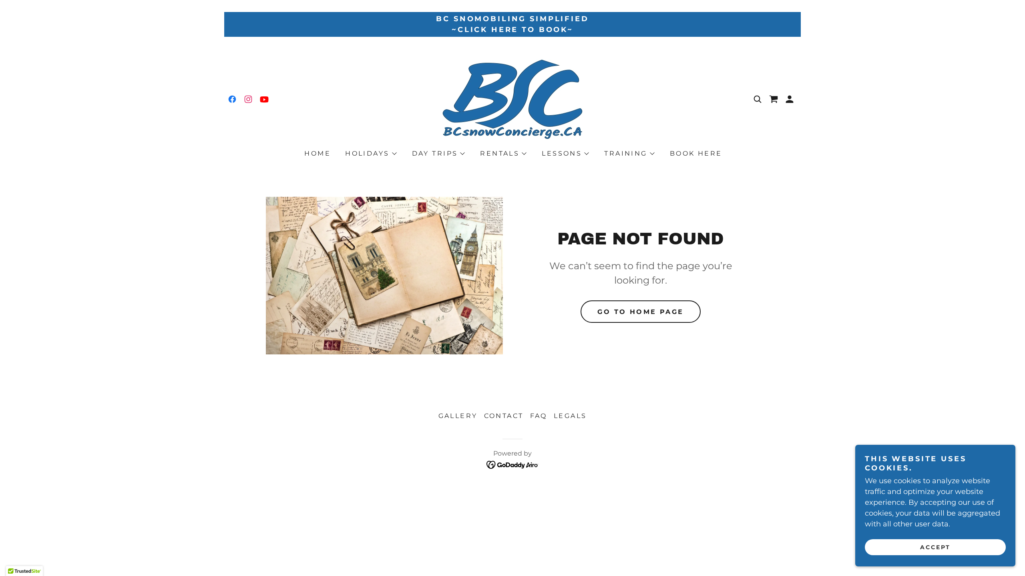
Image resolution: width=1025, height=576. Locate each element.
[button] (790, 99)
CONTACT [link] (504, 416)
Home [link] (317, 153)
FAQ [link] (538, 416)
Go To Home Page (640, 312)
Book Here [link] (696, 153)
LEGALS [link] (570, 416)
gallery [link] (458, 416)
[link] (232, 99)
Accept (935, 547)
